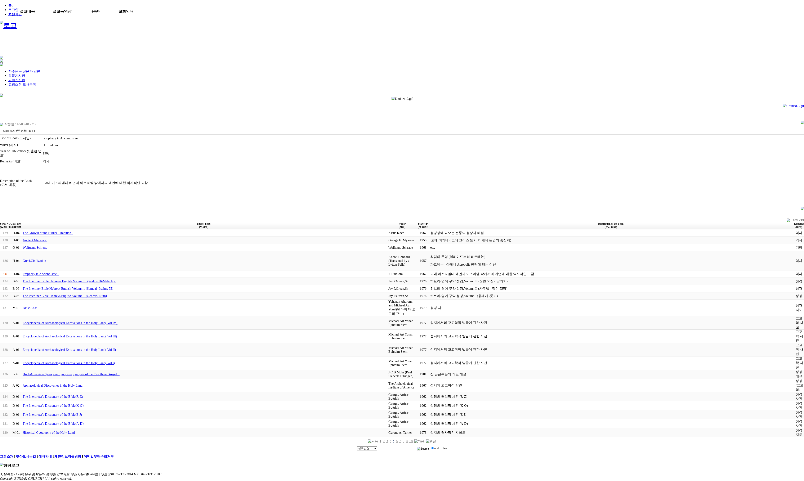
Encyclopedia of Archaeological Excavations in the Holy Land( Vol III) (70, 336)
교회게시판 (16, 80)
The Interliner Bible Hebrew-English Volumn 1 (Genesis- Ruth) (65, 296)
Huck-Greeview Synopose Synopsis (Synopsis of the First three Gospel (71, 374)
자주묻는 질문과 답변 (24, 71)
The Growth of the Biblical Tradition (48, 233)
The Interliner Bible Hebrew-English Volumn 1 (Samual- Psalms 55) (68, 288)
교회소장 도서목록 (22, 84)
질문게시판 (16, 75)
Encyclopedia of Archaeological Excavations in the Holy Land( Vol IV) (70, 323)
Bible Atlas (31, 308)
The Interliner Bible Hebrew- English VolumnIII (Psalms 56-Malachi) (69, 281)
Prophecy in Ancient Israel (41, 274)
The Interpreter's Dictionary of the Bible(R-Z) (53, 396)
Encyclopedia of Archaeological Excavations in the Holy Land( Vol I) (69, 363)
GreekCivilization (34, 260)
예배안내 (45, 456)
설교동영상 (62, 11)
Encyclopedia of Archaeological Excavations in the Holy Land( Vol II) (70, 349)
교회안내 (126, 11)
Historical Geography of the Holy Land (49, 432)
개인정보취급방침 (67, 456)
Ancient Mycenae (35, 240)
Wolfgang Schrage (36, 247)
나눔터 (95, 11)
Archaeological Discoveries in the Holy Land (53, 385)
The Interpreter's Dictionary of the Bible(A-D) (54, 423)
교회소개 (6, 456)
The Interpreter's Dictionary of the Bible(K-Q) (54, 405)
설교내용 (27, 11)
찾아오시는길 (26, 456)
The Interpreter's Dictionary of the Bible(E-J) (53, 414)
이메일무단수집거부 (99, 456)
